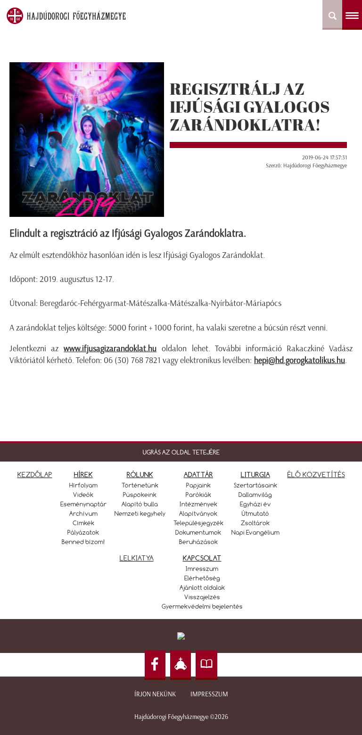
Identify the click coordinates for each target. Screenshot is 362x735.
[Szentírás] (206, 665)
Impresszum (209, 694)
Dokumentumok (198, 532)
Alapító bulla (140, 504)
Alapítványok (198, 513)
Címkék (83, 523)
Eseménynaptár (83, 504)
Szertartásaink (255, 485)
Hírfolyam (83, 485)
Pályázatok (83, 532)
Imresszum (202, 568)
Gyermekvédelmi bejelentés (202, 606)
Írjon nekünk (155, 694)
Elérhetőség (202, 578)
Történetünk (140, 485)
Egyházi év (255, 504)
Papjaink (198, 485)
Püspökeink (139, 494)
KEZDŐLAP (34, 474)
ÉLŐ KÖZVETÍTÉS (316, 474)
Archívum (83, 513)
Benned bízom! (83, 541)
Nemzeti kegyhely (140, 513)
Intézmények (198, 504)
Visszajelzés (202, 597)
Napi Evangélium (255, 532)
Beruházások (198, 541)
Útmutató (255, 513)
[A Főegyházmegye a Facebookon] (155, 665)
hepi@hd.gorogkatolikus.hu (299, 360)
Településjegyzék (198, 523)
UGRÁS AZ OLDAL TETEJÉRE (181, 452)
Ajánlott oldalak (202, 587)
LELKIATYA (137, 557)
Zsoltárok (255, 523)
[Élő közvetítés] (180, 665)
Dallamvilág (255, 494)
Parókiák (198, 494)
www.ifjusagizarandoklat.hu (110, 348)
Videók (83, 494)
